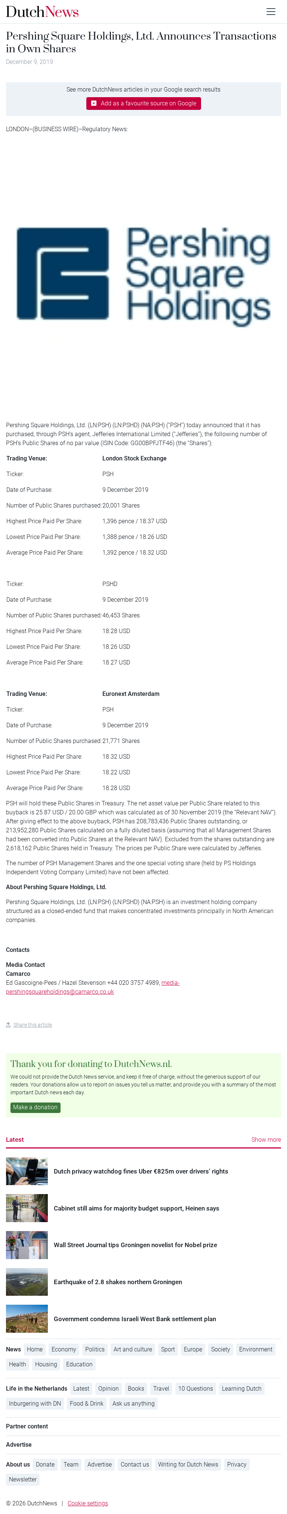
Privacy (237, 1464)
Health (17, 1364)
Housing (46, 1364)
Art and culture (133, 1349)
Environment (255, 1349)
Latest (15, 1139)
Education (79, 1364)
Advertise (99, 1464)
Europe (193, 1349)
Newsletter (23, 1479)
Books (136, 1388)
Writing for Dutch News (188, 1464)
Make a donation (35, 1107)
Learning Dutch (242, 1388)
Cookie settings (88, 1503)
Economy (64, 1349)
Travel (161, 1388)
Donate (45, 1464)
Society (220, 1349)
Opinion (108, 1388)
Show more (266, 1139)
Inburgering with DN (35, 1403)
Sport (168, 1349)
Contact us (135, 1464)
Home (35, 1349)
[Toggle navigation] (271, 11)
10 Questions (195, 1388)
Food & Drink (87, 1403)
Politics (95, 1349)
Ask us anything (133, 1403)
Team (71, 1464)
